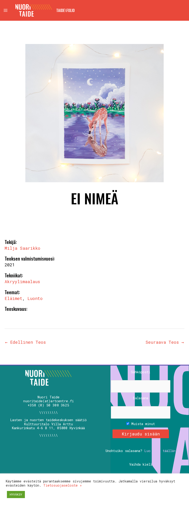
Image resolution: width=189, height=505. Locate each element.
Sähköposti (140, 372)
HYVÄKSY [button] (16, 494)
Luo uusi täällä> (160, 451)
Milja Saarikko (22, 248)
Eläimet (13, 298)
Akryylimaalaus (22, 281)
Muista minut (142, 424)
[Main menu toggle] (5, 10)
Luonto (35, 298)
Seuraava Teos (164, 342)
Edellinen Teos (25, 342)
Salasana (140, 398)
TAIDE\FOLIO (65, 10)
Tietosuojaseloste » (62, 485)
